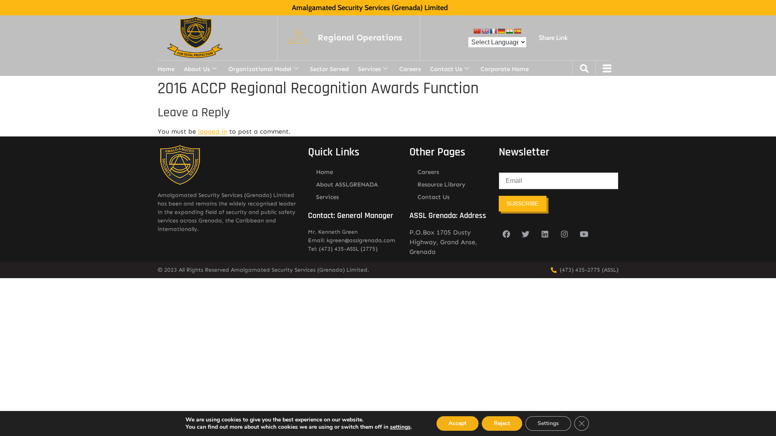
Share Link (553, 38)
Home (166, 69)
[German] (501, 31)
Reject (502, 423)
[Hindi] (509, 31)
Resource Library (442, 184)
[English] (485, 31)
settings (400, 427)
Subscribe (522, 203)
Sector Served (329, 69)
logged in (212, 131)
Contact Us (446, 69)
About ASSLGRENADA (347, 184)
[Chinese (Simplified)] (477, 31)
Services (369, 69)
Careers (410, 69)
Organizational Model (259, 69)
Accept (457, 423)
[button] (360, 37)
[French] (493, 31)
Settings (548, 423)
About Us (197, 69)
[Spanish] (517, 31)
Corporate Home (505, 69)
